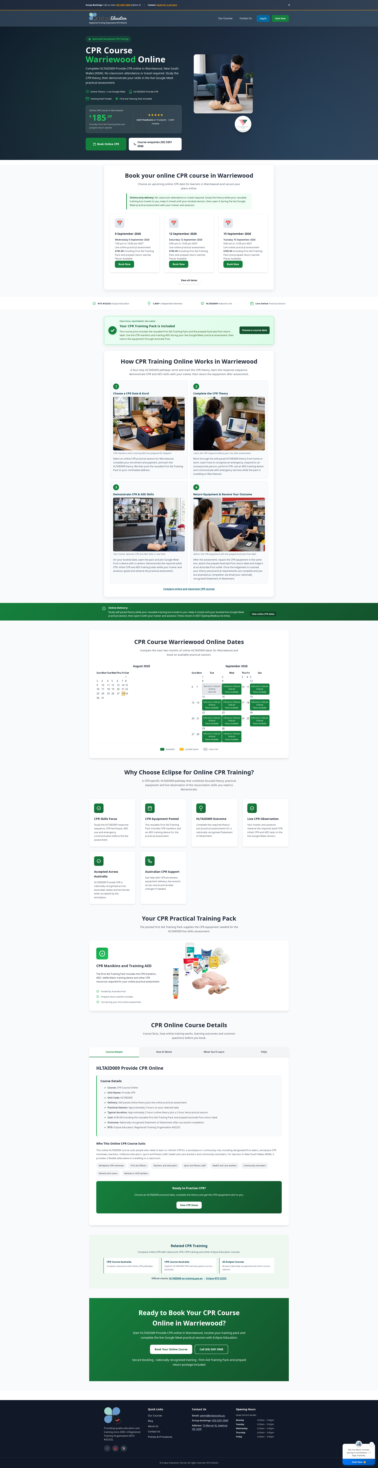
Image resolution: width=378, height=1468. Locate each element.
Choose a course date (254, 330)
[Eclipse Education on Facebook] (107, 1448)
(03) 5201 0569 (123, 5)
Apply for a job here (167, 5)
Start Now (280, 18)
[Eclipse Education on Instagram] (115, 1448)
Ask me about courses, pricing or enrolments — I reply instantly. (359, 1450)
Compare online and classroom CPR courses (189, 589)
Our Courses (225, 18)
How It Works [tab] (164, 1051)
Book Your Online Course (171, 1349)
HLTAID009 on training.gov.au (186, 1278)
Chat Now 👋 (359, 1462)
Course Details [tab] (114, 1051)
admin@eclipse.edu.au (212, 1415)
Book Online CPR (108, 144)
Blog (150, 1421)
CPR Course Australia (130, 1264)
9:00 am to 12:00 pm (259, 689)
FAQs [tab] (264, 1051)
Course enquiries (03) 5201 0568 (154, 144)
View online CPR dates (263, 614)
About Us (153, 1426)
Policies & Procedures (160, 1436)
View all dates (189, 280)
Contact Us (246, 18)
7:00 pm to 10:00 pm (231, 689)
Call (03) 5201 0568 (211, 1349)
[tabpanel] (189, 1141)
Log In (263, 18)
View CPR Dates (189, 1205)
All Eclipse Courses (246, 1265)
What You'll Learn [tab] (214, 1051)
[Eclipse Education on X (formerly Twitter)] (123, 1448)
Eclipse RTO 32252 (216, 1278)
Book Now (126, 265)
